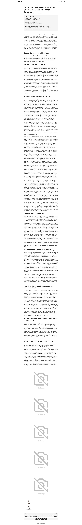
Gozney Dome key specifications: (33, 18)
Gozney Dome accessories (31, 22)
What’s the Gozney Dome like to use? (33, 20)
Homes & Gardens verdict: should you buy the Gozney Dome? (38, 27)
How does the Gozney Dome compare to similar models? (37, 26)
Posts (28, 5)
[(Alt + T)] (21, 1)
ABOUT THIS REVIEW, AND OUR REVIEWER (35, 29)
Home (18, 1)
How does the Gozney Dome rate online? (34, 25)
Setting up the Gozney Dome (32, 19)
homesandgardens (42, 523)
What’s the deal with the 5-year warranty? (34, 23)
